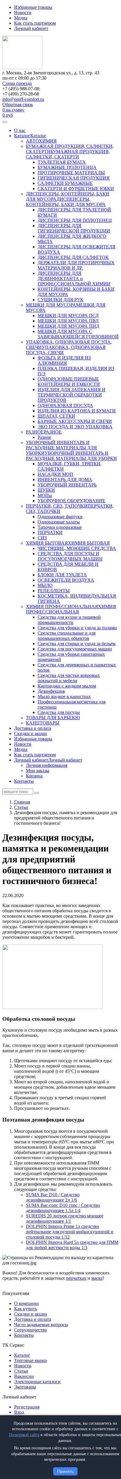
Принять (65, 1471)
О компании (26, 1303)
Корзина (34, 775)
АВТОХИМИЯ (41, 140)
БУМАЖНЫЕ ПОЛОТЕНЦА (67, 167)
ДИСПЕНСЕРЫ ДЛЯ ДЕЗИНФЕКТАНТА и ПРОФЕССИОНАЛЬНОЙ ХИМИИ (74, 278)
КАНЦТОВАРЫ (42, 722)
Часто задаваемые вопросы (41, 1324)
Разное (44, 437)
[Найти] (36, 793)
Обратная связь (17, 104)
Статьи (21, 1370)
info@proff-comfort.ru (23, 99)
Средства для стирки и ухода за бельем (76, 643)
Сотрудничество (30, 1329)
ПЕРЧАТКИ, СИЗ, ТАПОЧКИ (57, 505)
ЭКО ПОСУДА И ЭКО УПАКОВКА (75, 426)
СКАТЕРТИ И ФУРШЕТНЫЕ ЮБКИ (76, 188)
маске (97, 1278)
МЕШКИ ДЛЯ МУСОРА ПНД (68, 326)
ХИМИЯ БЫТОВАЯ (47, 543)
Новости (22, 12)
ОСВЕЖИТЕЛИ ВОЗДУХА (66, 580)
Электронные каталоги (37, 1381)
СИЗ (42, 537)
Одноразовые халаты (59, 521)
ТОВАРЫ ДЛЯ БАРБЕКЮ (53, 717)
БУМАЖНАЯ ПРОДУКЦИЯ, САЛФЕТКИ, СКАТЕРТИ (68, 154)
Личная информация (46, 765)
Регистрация (26, 1406)
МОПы (45, 495)
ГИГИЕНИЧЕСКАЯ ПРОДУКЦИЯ (74, 177)
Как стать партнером (35, 23)
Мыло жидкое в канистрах (64, 696)
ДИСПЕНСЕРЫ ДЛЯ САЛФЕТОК (73, 257)
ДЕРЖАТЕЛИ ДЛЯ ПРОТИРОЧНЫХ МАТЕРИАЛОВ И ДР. (76, 265)
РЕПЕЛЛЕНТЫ (54, 590)
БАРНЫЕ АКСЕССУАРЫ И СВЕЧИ (75, 421)
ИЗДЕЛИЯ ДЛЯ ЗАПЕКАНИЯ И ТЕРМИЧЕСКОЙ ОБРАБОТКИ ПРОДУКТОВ (71, 395)
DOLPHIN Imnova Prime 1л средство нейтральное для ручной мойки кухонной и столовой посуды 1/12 (69, 1231)
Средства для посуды (59, 712)
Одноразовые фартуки (60, 516)
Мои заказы (37, 770)
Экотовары (25, 1386)
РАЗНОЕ (35, 431)
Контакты (24, 781)
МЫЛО (45, 585)
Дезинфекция (51, 691)
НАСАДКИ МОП (55, 474)
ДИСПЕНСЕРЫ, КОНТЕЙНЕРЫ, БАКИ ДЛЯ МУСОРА (66, 202)
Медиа (20, 17)
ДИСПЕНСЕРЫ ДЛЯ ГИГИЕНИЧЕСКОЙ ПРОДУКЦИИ (74, 228)
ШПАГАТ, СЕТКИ (56, 416)
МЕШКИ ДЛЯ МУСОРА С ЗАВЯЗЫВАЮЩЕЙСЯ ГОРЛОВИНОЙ (78, 334)
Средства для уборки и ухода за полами (77, 627)
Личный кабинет (31, 28)
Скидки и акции (30, 733)
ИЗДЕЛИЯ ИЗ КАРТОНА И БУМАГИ (77, 410)
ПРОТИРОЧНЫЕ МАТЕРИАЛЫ (71, 172)
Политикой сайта (24, 1435)
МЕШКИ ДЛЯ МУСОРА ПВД (68, 320)
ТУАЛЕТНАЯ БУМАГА (62, 162)
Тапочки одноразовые (60, 527)
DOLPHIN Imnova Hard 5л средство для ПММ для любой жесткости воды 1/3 (72, 1245)
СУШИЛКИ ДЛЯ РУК (60, 299)
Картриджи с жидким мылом (67, 685)
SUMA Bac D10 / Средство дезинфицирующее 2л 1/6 (53, 1197)
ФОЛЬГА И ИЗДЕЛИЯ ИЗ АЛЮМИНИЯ (64, 360)
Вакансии (24, 1376)
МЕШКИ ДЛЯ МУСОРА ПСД (68, 315)
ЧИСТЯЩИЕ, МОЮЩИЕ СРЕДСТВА (77, 548)
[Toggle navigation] (4, 122)
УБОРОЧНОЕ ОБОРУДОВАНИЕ (71, 500)
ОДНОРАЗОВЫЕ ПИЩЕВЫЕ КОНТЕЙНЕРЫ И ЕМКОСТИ (69, 382)
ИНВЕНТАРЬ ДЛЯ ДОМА (65, 479)
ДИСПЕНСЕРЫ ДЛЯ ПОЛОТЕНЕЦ (75, 220)
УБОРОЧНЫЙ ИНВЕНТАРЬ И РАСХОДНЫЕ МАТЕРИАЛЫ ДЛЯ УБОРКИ (61, 448)
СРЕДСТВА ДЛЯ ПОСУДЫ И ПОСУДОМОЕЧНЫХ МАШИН (70, 556)
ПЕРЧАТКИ (50, 532)
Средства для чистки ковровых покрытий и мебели (69, 678)
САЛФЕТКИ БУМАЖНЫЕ (65, 183)
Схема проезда (17, 83)
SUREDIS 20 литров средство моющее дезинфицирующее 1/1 (64, 1218)
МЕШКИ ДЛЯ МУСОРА (51, 304)
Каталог (22, 135)
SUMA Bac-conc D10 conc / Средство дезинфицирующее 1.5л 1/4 (63, 1208)
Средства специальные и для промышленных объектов (66, 635)
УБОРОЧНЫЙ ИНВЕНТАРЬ (67, 484)
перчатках (76, 1278)
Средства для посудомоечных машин (75, 648)
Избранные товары (33, 7)
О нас (20, 130)
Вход (19, 1412)
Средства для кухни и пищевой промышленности (69, 620)
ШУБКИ (46, 490)
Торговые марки (30, 1360)
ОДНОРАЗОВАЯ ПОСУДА (65, 405)
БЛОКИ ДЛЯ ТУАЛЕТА (62, 574)
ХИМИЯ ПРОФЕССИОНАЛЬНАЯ (62, 606)
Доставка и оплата (32, 728)
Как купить (25, 1308)
